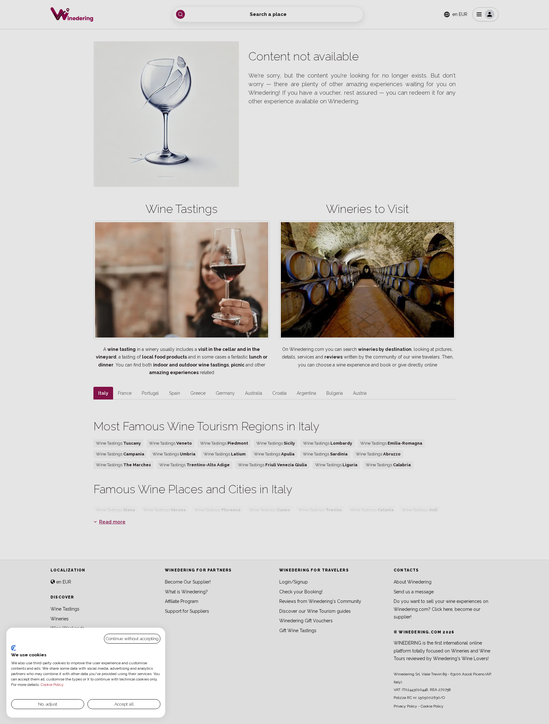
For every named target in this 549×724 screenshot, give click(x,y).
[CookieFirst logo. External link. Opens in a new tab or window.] (13, 648)
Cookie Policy (52, 684)
